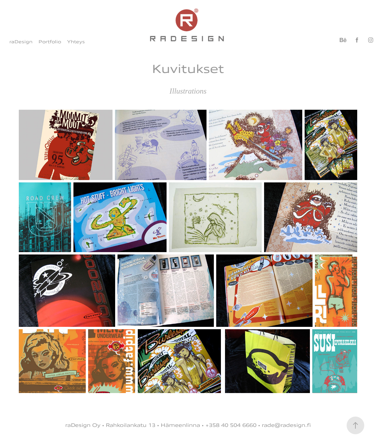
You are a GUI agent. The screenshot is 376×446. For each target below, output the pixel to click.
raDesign (21, 41)
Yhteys (76, 41)
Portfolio (49, 41)
